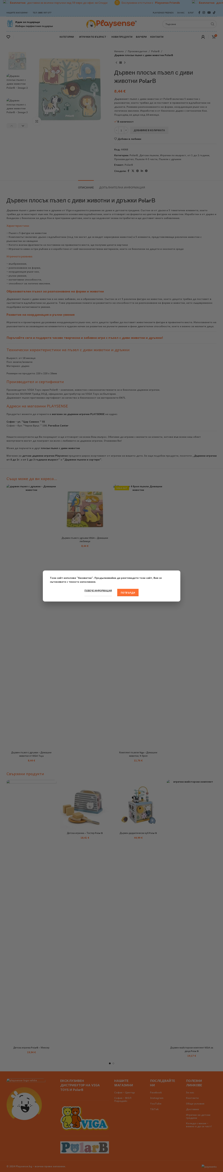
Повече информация (98, 590)
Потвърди (128, 592)
